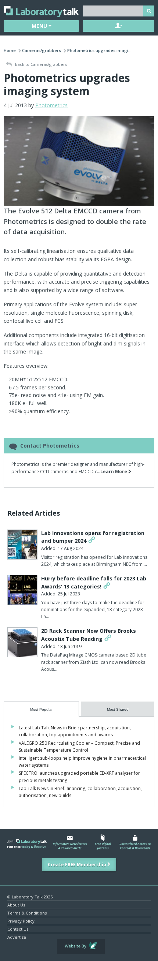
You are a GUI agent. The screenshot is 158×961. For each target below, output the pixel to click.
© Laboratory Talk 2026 (30, 896)
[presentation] (41, 709)
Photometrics (51, 105)
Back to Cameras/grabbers (40, 64)
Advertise (16, 936)
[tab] (41, 709)
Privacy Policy (21, 920)
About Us (16, 904)
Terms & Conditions (27, 912)
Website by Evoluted (81, 946)
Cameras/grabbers (41, 50)
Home (10, 50)
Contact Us (17, 928)
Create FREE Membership (77, 864)
